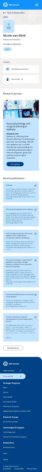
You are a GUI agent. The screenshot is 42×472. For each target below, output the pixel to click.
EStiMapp (9, 185)
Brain (7, 49)
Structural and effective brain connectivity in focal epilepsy (20, 295)
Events (5, 459)
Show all (8, 338)
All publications (13, 348)
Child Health (7, 397)
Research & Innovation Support (15, 437)
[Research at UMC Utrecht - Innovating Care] (11, 4)
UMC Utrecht (8, 370)
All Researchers (9, 447)
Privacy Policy (32, 469)
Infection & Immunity (11, 406)
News (5, 453)
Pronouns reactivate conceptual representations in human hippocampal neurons (19, 319)
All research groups (10, 422)
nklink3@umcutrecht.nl (20, 69)
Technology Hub (9, 432)
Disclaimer (7, 469)
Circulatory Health (10, 402)
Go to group (15, 164)
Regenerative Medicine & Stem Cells (16, 411)
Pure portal (8, 376)
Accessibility (19, 469)
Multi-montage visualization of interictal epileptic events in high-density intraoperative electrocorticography (19, 235)
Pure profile (15, 79)
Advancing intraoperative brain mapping (19, 209)
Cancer (5, 392)
